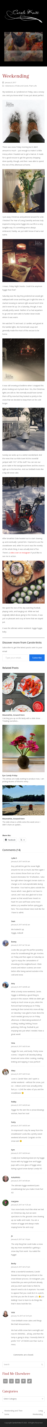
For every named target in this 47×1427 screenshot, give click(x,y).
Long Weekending (36, 1412)
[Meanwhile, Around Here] (23, 692)
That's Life (33, 86)
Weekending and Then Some (12, 1412)
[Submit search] (42, 1364)
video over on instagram (20, 552)
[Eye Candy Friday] (23, 748)
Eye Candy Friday (9, 775)
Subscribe (37, 657)
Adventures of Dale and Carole (16, 86)
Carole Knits (16, 1423)
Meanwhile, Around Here (13, 715)
